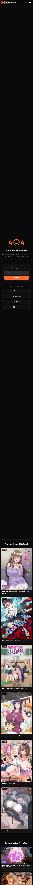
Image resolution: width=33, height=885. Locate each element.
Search (16, 277)
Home (17, 291)
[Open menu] (30, 2)
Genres (17, 307)
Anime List (18, 296)
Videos (18, 301)
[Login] (25, 2)
